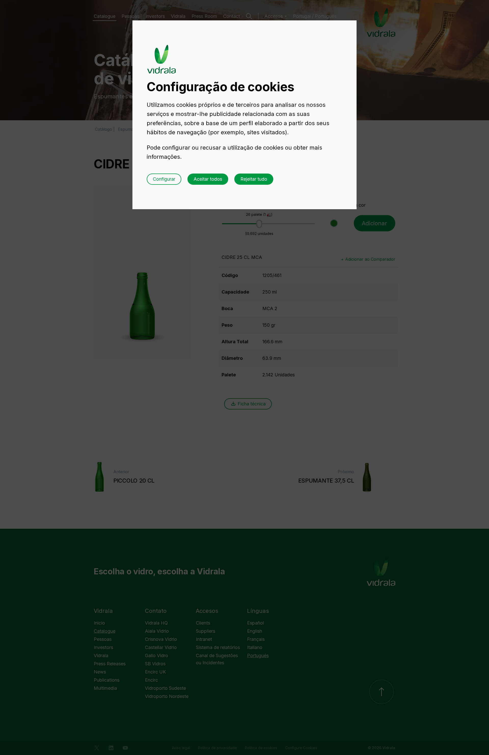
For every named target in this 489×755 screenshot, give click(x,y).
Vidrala (161, 54)
